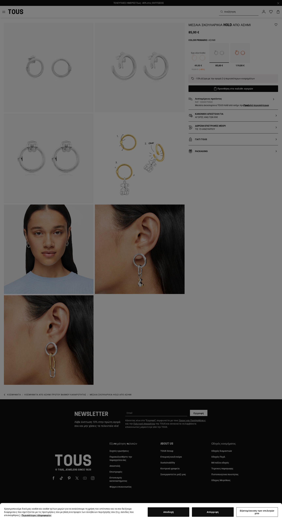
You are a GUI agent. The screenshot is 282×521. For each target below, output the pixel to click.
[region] (141, 512)
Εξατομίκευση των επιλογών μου (257, 512)
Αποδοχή (168, 512)
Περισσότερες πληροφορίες (36, 515)
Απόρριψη (213, 512)
